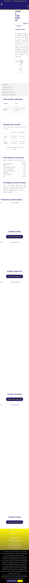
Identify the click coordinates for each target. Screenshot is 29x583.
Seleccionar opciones (15, 237)
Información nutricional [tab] (8, 92)
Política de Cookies (12, 581)
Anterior (19, 26)
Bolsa (17, 61)
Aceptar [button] (20, 581)
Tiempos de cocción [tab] (7, 87)
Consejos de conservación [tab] (9, 94)
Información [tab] (5, 84)
